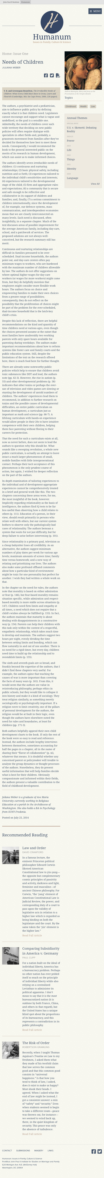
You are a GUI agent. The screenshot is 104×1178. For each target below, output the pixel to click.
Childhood (71, 106)
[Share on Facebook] (46, 75)
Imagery (38, 1150)
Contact (7, 1150)
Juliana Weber (11, 67)
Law (93, 106)
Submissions (23, 1150)
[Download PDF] (58, 75)
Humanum (25, 2)
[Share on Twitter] (52, 75)
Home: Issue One (15, 54)
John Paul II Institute (11, 2)
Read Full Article (32, 935)
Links (50, 1150)
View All (95, 183)
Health (83, 106)
